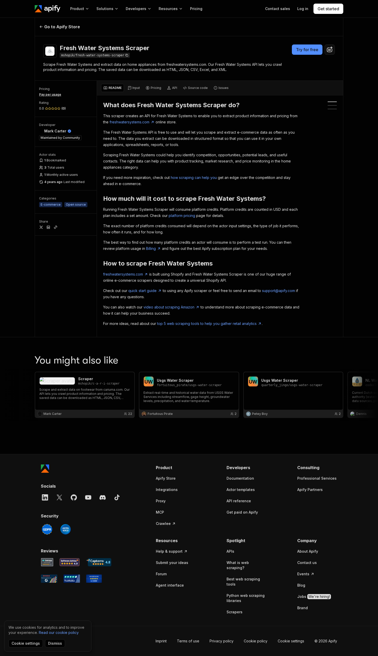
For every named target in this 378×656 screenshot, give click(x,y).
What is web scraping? (238, 565)
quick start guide (142, 290)
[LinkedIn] (45, 497)
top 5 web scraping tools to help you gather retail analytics (207, 323)
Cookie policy (255, 641)
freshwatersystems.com (129, 122)
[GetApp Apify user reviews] (47, 562)
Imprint (161, 641)
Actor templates (241, 489)
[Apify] (47, 8)
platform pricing (182, 215)
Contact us (307, 562)
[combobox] (330, 49)
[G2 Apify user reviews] (49, 579)
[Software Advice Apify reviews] (69, 562)
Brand (302, 608)
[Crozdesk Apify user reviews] (94, 579)
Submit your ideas (172, 562)
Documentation (240, 478)
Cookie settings (291, 641)
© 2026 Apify (325, 641)
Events (303, 574)
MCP (160, 512)
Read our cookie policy (59, 632)
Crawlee (163, 523)
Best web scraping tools (243, 581)
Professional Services (317, 478)
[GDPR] (47, 529)
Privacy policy (221, 641)
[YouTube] (88, 497)
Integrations (167, 489)
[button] (176, 467)
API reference (239, 501)
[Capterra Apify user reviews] (98, 562)
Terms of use (188, 641)
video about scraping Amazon (168, 307)
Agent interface (170, 585)
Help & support (169, 551)
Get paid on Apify (242, 512)
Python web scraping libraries (246, 598)
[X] (59, 497)
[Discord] (102, 497)
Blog (301, 585)
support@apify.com (278, 290)
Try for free (307, 49)
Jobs (313, 596)
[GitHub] (74, 497)
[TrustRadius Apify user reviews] (72, 579)
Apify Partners (310, 489)
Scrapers (234, 612)
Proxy (161, 501)
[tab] (112, 88)
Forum (161, 574)
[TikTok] (117, 497)
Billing (151, 248)
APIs (230, 551)
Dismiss (55, 643)
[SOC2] (65, 529)
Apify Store (166, 478)
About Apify (307, 551)
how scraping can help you (194, 177)
